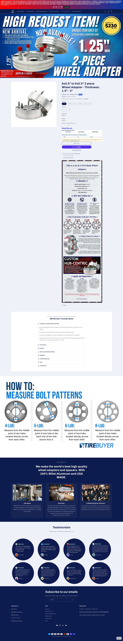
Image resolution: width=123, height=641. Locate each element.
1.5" (64, 103)
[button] (21, 11)
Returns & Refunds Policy (51, 613)
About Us (47, 609)
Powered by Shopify (67, 636)
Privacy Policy (48, 618)
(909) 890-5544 (15, 615)
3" (90, 103)
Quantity (64, 106)
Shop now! (66, 7)
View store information (68, 157)
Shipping (64, 96)
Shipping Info (48, 616)
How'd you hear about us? (69, 123)
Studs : (63, 118)
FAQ (46, 620)
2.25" (80, 103)
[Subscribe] (72, 599)
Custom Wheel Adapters (59, 636)
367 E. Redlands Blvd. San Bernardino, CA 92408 (92, 615)
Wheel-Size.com (67, 128)
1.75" (69, 103)
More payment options (76, 150)
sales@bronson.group (16, 612)
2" (74, 103)
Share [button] (64, 305)
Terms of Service (49, 611)
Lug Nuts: (64, 113)
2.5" (85, 103)
